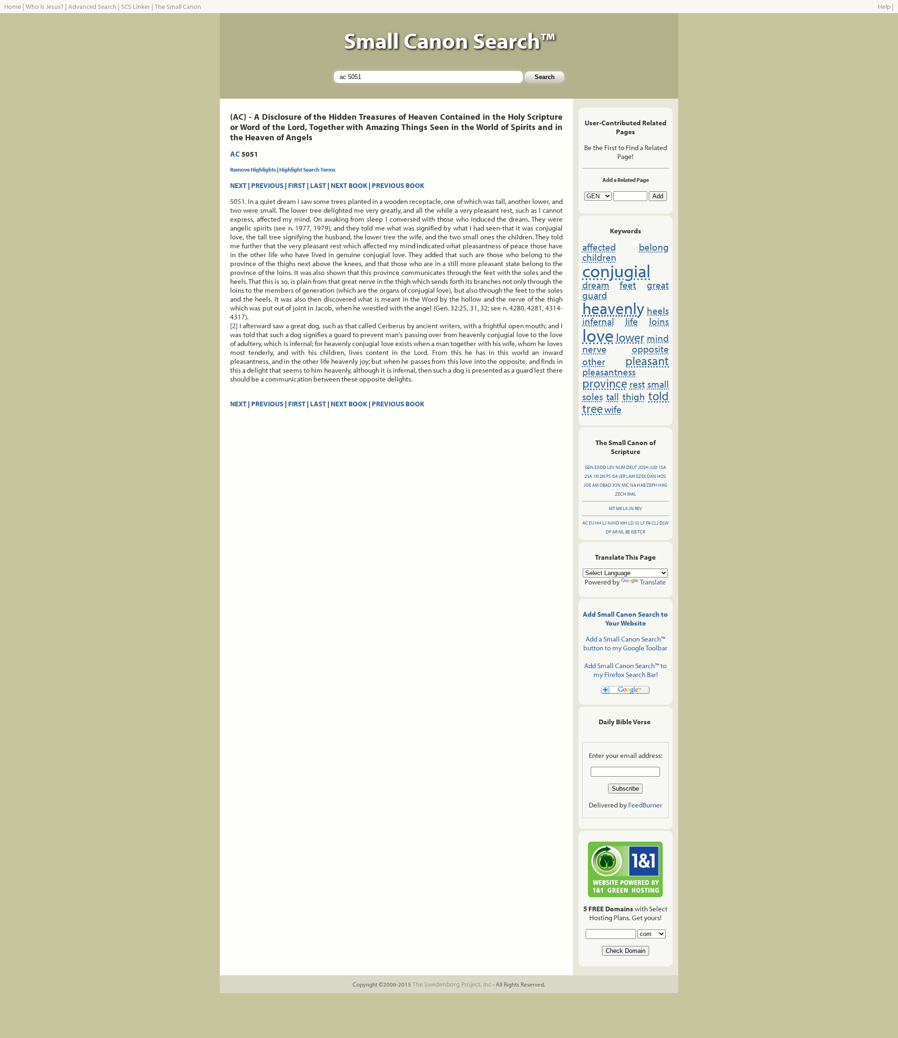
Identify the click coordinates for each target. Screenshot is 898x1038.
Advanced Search (92, 6)
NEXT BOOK (349, 185)
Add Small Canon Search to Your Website (625, 618)
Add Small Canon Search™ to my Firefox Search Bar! (625, 670)
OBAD (605, 485)
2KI (602, 476)
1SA (662, 467)
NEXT (238, 185)
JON (616, 485)
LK (625, 508)
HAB (641, 485)
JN (631, 508)
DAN (651, 476)
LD (631, 523)
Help (884, 6)
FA (648, 523)
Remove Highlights (253, 169)
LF (642, 523)
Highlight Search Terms (307, 169)
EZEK (641, 476)
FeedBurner (645, 804)
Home (12, 6)
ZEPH (651, 485)
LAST (318, 185)
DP (608, 532)
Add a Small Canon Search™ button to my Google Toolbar (625, 643)
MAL (631, 494)
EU (591, 523)
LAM (630, 476)
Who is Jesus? (45, 6)
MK (619, 508)
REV (638, 508)
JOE (587, 485)
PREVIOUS (267, 185)
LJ (604, 523)
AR (614, 532)
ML (621, 532)
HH (598, 523)
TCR (641, 532)
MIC (625, 485)
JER (622, 476)
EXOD (600, 467)
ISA (615, 476)
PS (608, 476)
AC (235, 154)
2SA (588, 476)
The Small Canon (178, 6)
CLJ (655, 523)
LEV (611, 467)
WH (623, 523)
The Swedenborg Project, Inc (452, 984)
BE (627, 532)
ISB (634, 532)
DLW (663, 523)
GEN (589, 467)
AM (595, 485)
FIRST (296, 185)
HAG (662, 485)
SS (637, 523)
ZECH (620, 494)
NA (633, 485)
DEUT (631, 467)
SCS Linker (135, 6)
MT (612, 508)
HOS (661, 476)
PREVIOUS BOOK (398, 185)
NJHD (613, 523)
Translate (653, 581)
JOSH (643, 467)
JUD (654, 467)
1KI (596, 476)
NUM (620, 467)
